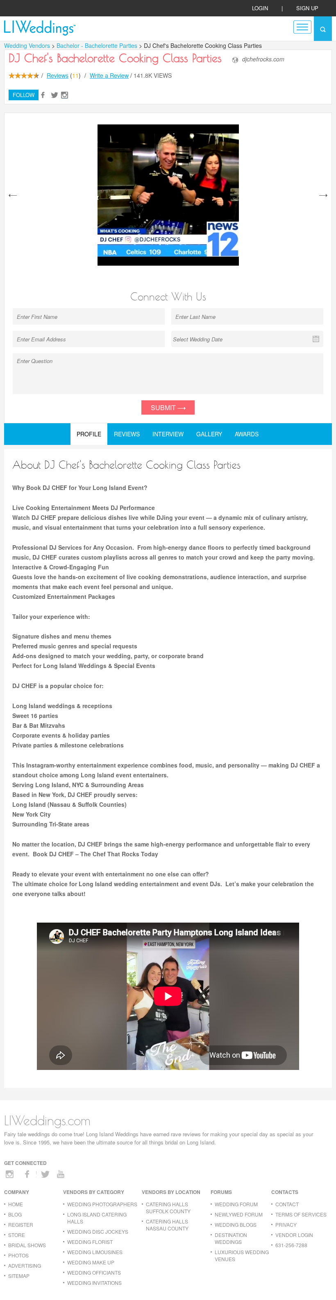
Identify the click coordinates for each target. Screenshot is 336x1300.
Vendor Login (294, 1234)
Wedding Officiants (94, 1272)
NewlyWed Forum (239, 1214)
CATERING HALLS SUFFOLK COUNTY (168, 1207)
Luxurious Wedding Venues (242, 1255)
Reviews (57, 75)
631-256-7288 (291, 1244)
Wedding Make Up (90, 1262)
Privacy (286, 1224)
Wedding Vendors (27, 45)
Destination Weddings (231, 1238)
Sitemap (19, 1275)
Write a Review (109, 75)
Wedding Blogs (236, 1224)
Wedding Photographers (102, 1204)
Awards (247, 434)
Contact (287, 1204)
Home (15, 1204)
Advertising (24, 1265)
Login (260, 8)
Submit (164, 407)
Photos (18, 1255)
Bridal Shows (27, 1244)
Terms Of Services (301, 1214)
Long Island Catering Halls (97, 1218)
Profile (89, 434)
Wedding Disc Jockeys (97, 1231)
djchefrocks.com (263, 59)
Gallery (209, 434)
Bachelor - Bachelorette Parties (98, 45)
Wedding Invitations (94, 1282)
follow (23, 95)
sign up (307, 8)
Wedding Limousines (95, 1251)
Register (20, 1224)
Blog (15, 1214)
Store (16, 1234)
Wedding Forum (236, 1204)
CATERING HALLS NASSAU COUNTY (167, 1225)
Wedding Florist (90, 1241)
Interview (168, 434)
